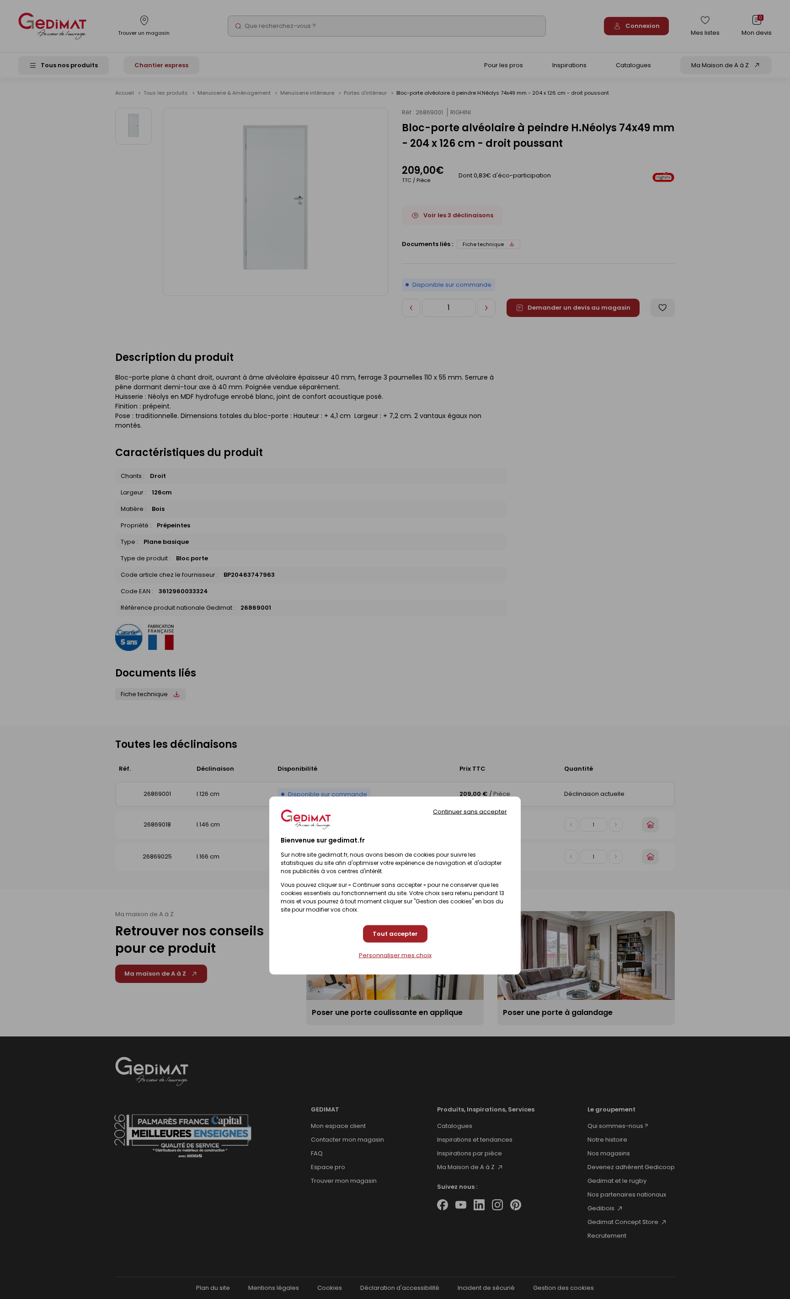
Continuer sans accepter (470, 811)
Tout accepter (395, 933)
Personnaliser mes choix (395, 954)
